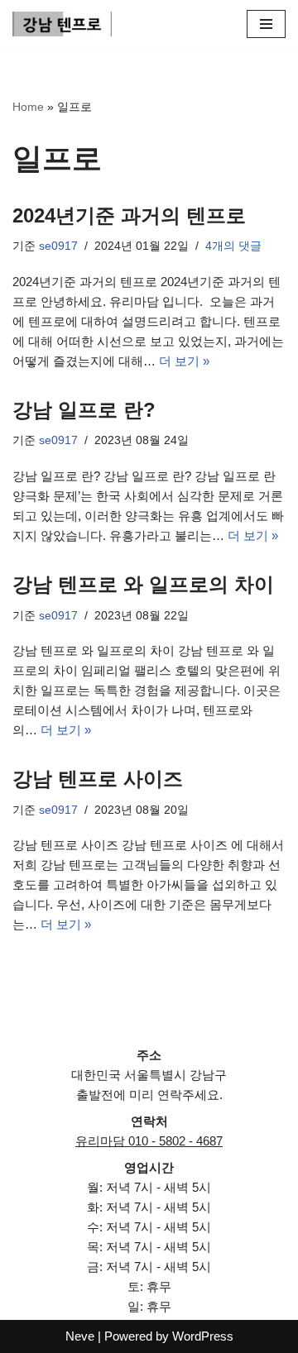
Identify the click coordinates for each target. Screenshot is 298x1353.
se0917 (58, 246)
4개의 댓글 (233, 246)
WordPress (202, 1336)
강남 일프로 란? (84, 410)
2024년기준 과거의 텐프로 (129, 215)
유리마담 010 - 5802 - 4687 (149, 1141)
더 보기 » (184, 361)
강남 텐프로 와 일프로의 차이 (143, 584)
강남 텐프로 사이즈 (97, 778)
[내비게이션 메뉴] (266, 24)
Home (28, 106)
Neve (79, 1336)
